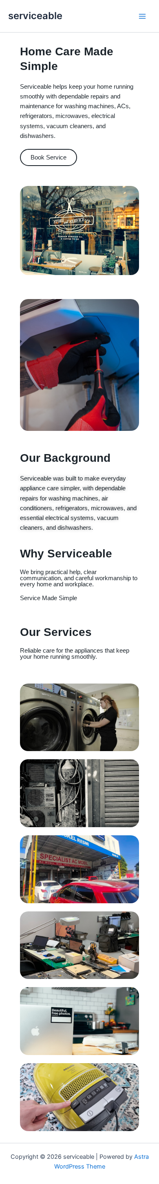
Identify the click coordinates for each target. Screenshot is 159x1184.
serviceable (35, 16)
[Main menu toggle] (142, 16)
